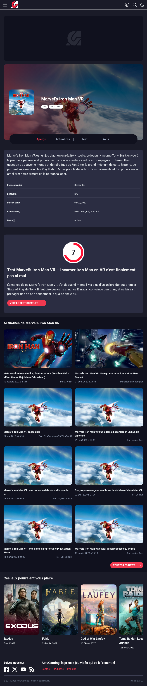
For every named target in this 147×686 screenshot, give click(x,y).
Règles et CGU (136, 681)
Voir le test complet (24, 303)
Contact (46, 668)
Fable (45, 638)
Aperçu (41, 139)
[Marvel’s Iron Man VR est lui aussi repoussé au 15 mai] (109, 524)
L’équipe (71, 668)
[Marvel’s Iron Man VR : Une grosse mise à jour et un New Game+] (109, 348)
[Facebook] (6, 669)
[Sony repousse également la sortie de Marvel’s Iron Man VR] (109, 465)
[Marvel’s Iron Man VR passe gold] (38, 407)
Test (84, 139)
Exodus (8, 638)
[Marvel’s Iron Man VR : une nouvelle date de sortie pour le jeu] (38, 465)
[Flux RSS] (31, 669)
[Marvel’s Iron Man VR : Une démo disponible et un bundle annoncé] (109, 407)
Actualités (63, 139)
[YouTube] (23, 669)
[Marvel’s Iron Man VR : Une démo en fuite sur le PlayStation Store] (38, 524)
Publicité (59, 668)
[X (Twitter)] (14, 669)
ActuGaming (14, 4)
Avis (106, 139)
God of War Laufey (93, 638)
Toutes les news (124, 565)
